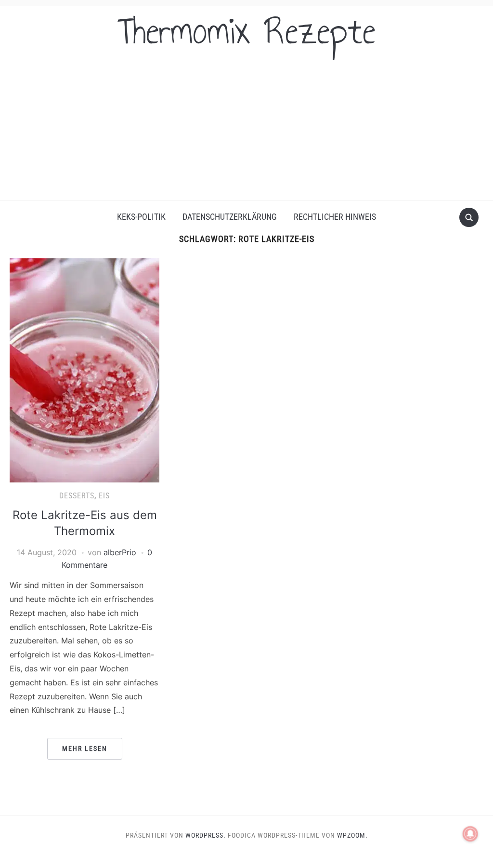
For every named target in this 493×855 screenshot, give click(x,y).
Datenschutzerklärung (229, 217)
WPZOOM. (352, 835)
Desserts (76, 495)
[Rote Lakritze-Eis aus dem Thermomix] (84, 369)
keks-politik (141, 217)
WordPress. (205, 835)
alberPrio (120, 552)
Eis (104, 495)
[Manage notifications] (470, 834)
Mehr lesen (84, 748)
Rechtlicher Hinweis (335, 217)
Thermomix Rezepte (246, 30)
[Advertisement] (246, 127)
